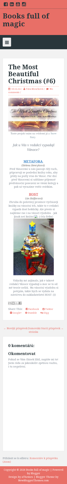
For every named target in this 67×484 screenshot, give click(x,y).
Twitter (48, 309)
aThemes (27, 476)
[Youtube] (18, 5)
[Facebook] (6, 5)
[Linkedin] (12, 5)
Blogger (35, 473)
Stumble (32, 312)
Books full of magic (26, 20)
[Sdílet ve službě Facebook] (20, 303)
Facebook (33, 309)
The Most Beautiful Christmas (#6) (32, 74)
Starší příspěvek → (52, 328)
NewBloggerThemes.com (33, 480)
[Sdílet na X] (16, 303)
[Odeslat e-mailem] (10, 303)
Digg (46, 312)
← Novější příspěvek (16, 328)
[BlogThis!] (13, 303)
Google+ (17, 312)
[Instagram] (24, 5)
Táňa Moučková (34, 89)
